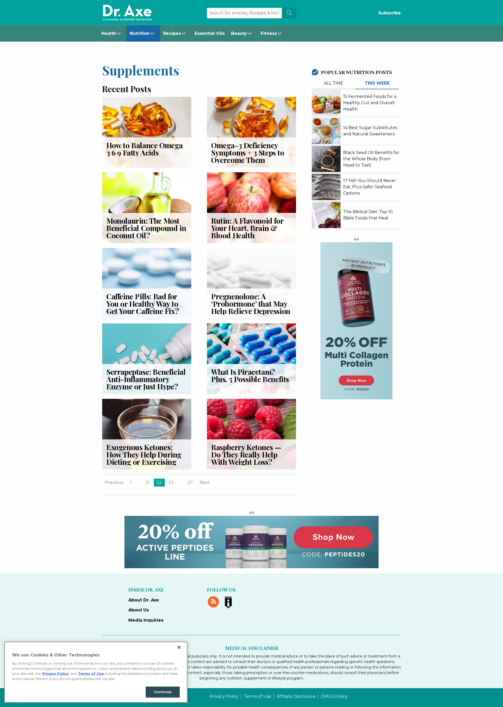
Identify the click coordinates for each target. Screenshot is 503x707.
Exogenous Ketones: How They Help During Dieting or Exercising (144, 454)
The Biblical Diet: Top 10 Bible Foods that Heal (368, 214)
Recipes (172, 33)
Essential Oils (210, 33)
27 (190, 482)
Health (108, 33)
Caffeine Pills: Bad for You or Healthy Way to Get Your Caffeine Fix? (142, 303)
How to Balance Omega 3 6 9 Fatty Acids (144, 148)
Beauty (239, 33)
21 (147, 482)
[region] (96, 672)
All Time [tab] (333, 83)
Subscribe (389, 12)
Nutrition (140, 33)
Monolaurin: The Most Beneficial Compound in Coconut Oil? (146, 228)
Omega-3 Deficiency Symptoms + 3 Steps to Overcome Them (247, 152)
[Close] (179, 647)
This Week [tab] (377, 83)
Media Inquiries (145, 620)
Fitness (269, 33)
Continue (163, 692)
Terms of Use (257, 696)
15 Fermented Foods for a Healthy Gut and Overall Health (369, 103)
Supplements (140, 70)
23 (171, 482)
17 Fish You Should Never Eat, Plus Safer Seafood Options (369, 187)
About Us (138, 609)
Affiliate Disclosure (296, 696)
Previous (114, 482)
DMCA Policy (334, 696)
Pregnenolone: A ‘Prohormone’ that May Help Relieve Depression (250, 303)
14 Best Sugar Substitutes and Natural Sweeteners (370, 130)
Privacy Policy (224, 696)
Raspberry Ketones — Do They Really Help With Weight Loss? (246, 454)
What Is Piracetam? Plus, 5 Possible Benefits (250, 375)
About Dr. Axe (143, 600)
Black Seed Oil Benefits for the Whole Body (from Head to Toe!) (371, 159)
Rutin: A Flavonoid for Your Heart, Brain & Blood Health (247, 228)
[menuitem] (112, 33)
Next (205, 482)
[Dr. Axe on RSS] (214, 601)
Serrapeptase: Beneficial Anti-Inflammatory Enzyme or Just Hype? (145, 379)
